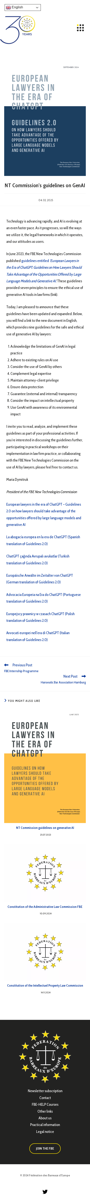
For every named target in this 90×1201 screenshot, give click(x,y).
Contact (45, 1097)
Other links (45, 1111)
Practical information (45, 1124)
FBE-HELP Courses (45, 1104)
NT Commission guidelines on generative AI (45, 828)
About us (45, 1118)
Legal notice (45, 1131)
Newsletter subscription (45, 1091)
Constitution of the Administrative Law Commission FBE (45, 907)
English (17, 7)
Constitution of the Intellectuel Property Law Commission (45, 985)
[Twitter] (45, 1191)
